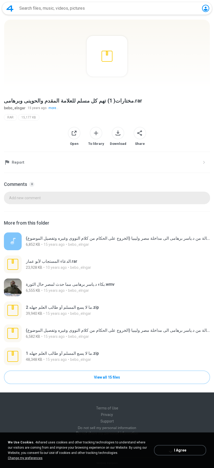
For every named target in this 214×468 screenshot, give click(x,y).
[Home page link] (10, 8)
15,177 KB (28, 117)
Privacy (107, 415)
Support (107, 421)
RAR (10, 117)
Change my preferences (25, 458)
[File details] (107, 241)
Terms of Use (107, 408)
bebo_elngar (15, 108)
